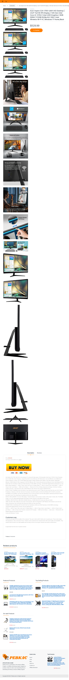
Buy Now (37, 30)
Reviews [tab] (39, 453)
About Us (32, 663)
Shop (31, 659)
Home (4, 5)
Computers (12, 5)
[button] (26, 10)
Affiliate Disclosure (33, 667)
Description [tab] (30, 453)
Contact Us (32, 665)
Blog (30, 661)
